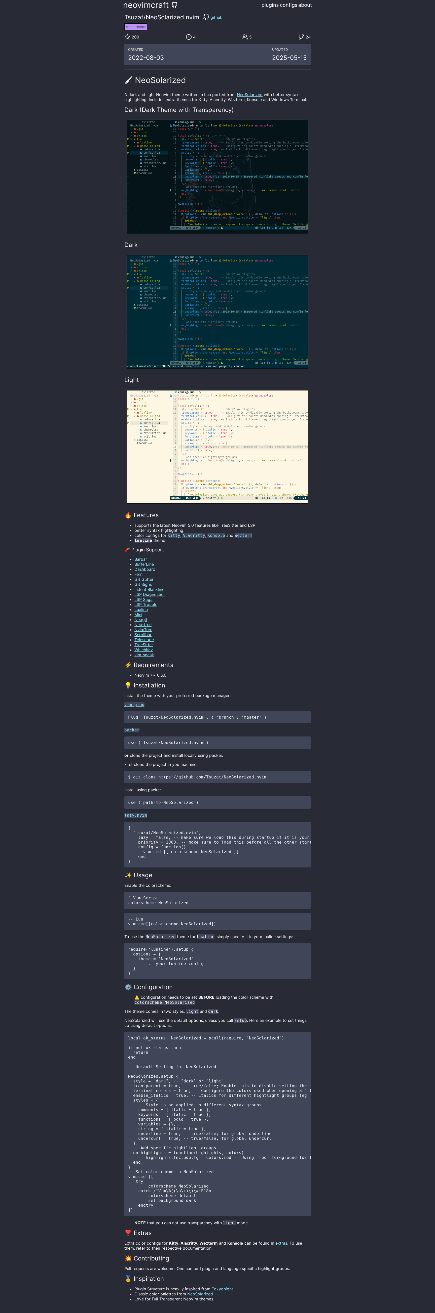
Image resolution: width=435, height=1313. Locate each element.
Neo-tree (143, 624)
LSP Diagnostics (149, 594)
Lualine (141, 609)
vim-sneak (144, 654)
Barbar (140, 559)
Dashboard (144, 569)
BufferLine (144, 564)
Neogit (140, 619)
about (305, 5)
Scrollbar (143, 634)
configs (288, 5)
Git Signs (143, 584)
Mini (138, 614)
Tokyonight (222, 1288)
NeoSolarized (250, 94)
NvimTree (143, 629)
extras (281, 1243)
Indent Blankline (149, 589)
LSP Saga (143, 599)
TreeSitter (143, 644)
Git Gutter (144, 579)
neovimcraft (146, 5)
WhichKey (143, 649)
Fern (138, 574)
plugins (270, 5)
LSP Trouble (145, 604)
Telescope (144, 639)
